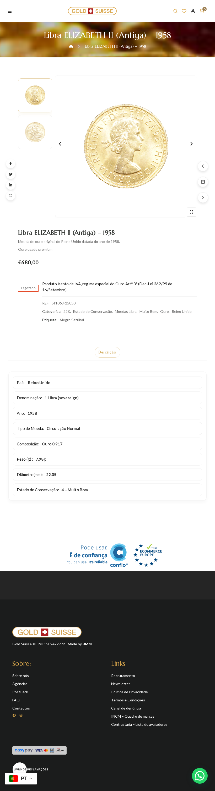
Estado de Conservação (92, 311)
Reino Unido (182, 311)
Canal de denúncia (126, 708)
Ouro (164, 311)
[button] (200, 776)
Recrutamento (123, 675)
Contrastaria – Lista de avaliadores (139, 724)
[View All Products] (203, 182)
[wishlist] (184, 11)
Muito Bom (148, 311)
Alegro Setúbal (72, 320)
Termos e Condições (128, 700)
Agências (20, 683)
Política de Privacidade (129, 692)
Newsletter (120, 683)
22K (66, 311)
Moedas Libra (126, 311)
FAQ (16, 700)
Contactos (21, 708)
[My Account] (192, 10)
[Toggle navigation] (10, 11)
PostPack (20, 692)
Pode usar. (87, 554)
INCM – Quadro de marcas (132, 716)
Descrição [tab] (107, 352)
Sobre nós (20, 675)
